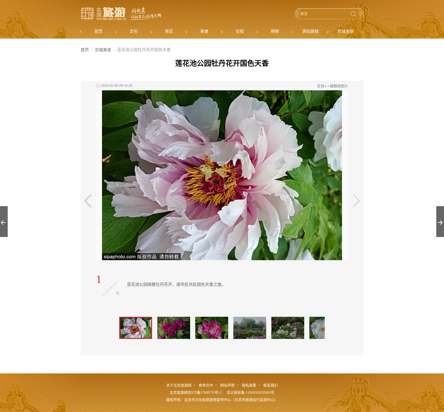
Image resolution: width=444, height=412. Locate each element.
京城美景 (103, 50)
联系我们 (270, 385)
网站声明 (227, 385)
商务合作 (206, 385)
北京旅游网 (121, 13)
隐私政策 (249, 385)
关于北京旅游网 (178, 385)
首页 (85, 50)
